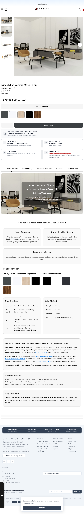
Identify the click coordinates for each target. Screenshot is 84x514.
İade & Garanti (78, 498)
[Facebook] (12, 461)
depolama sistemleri (43, 361)
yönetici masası (41, 352)
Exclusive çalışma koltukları (15, 359)
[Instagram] (4, 461)
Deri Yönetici (56, 444)
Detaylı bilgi (30, 503)
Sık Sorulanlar (72, 444)
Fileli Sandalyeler (58, 441)
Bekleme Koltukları (42, 446)
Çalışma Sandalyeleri (43, 444)
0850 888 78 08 (10, 474)
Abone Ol (77, 491)
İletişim (70, 449)
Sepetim (55, 449)
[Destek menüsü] (2, 495)
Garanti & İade (72, 168)
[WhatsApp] (8, 461)
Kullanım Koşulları (66, 498)
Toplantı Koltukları (42, 449)
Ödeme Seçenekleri (44, 168)
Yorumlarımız (72, 451)
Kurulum (59, 168)
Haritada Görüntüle (53, 473)
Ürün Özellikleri (12, 169)
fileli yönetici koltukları (44, 356)
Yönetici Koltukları (42, 441)
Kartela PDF (56, 446)
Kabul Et (42, 508)
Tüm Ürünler (41, 451)
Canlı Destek (71, 446)
